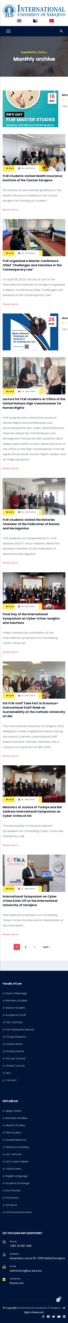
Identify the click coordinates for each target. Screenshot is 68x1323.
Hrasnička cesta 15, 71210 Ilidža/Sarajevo (37, 1258)
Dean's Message (16, 993)
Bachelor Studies (16, 1000)
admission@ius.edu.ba (26, 1271)
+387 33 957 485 (21, 1246)
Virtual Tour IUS (15, 1065)
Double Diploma (16, 1140)
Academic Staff (16, 1015)
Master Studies (15, 1008)
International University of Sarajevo (39, 1308)
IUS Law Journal (15, 1058)
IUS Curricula (13, 1154)
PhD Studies (13, 1132)
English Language (17, 1176)
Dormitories (13, 1190)
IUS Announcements (19, 1212)
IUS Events (12, 1197)
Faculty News (14, 1044)
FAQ (8, 1073)
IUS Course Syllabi (17, 1161)
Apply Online (13, 1111)
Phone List (17, 1283)
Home (24, 52)
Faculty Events (15, 1051)
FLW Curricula (14, 1022)
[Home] (34, 10)
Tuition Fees (13, 1168)
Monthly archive (37, 52)
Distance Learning (17, 1147)
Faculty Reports (16, 1036)
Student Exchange (17, 1183)
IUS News (11, 1205)
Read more (11, 209)
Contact (11, 1080)
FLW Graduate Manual (20, 1029)
